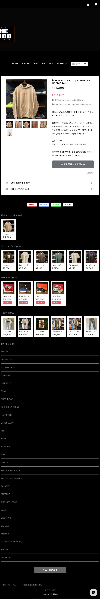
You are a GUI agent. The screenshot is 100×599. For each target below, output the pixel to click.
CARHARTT (6, 375)
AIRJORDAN (6, 359)
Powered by (47, 594)
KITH (3, 431)
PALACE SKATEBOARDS (12, 478)
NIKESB (4, 462)
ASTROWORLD (8, 367)
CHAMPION (6, 383)
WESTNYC (6, 518)
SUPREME (5, 494)
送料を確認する (77, 100)
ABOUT (25, 64)
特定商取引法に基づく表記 (32, 585)
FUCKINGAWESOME (10, 407)
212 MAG (5, 526)
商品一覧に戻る (50, 570)
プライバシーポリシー (10, 585)
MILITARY (5, 549)
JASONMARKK (7, 423)
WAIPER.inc (6, 557)
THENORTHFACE (9, 502)
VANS (3, 510)
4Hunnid (5, 534)
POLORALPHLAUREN (10, 470)
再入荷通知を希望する (74, 164)
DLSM (3, 391)
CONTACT (62, 64)
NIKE (3, 454)
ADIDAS (4, 351)
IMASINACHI (6, 415)
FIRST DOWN (7, 399)
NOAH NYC (6, 447)
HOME (15, 64)
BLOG (36, 64)
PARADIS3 (5, 486)
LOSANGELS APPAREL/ (11, 542)
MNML (4, 439)
